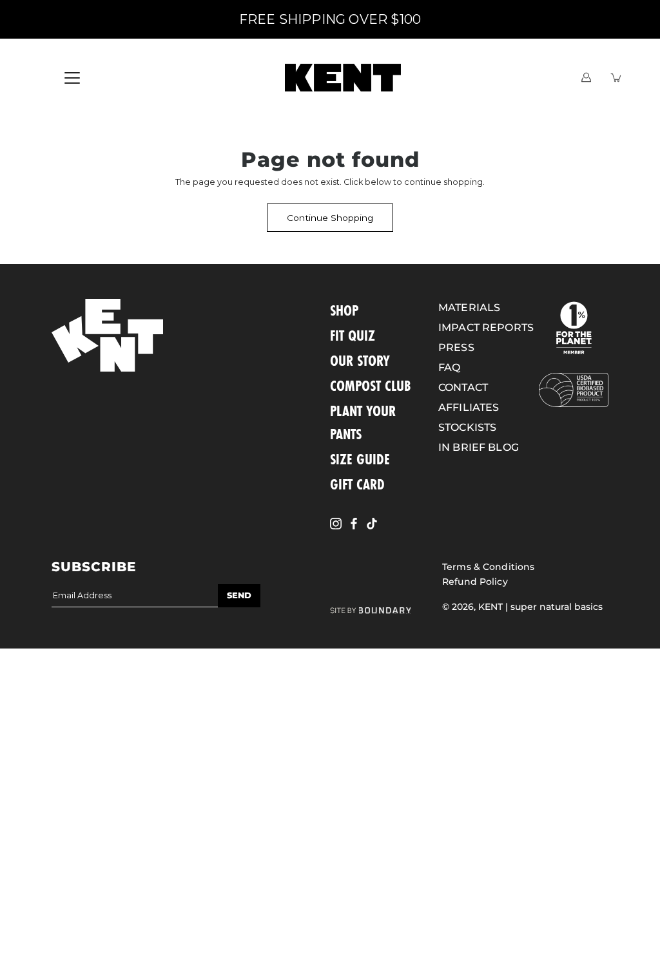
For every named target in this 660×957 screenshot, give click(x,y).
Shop (344, 310)
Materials (469, 307)
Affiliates (468, 407)
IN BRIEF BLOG (478, 447)
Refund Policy (475, 581)
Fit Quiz (352, 335)
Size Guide (360, 459)
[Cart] (616, 77)
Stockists (467, 427)
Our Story (360, 360)
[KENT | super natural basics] (343, 77)
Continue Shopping (330, 218)
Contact (463, 387)
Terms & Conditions (488, 567)
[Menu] (72, 77)
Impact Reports (486, 327)
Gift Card (357, 484)
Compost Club (370, 385)
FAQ (449, 367)
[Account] (586, 77)
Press (456, 347)
